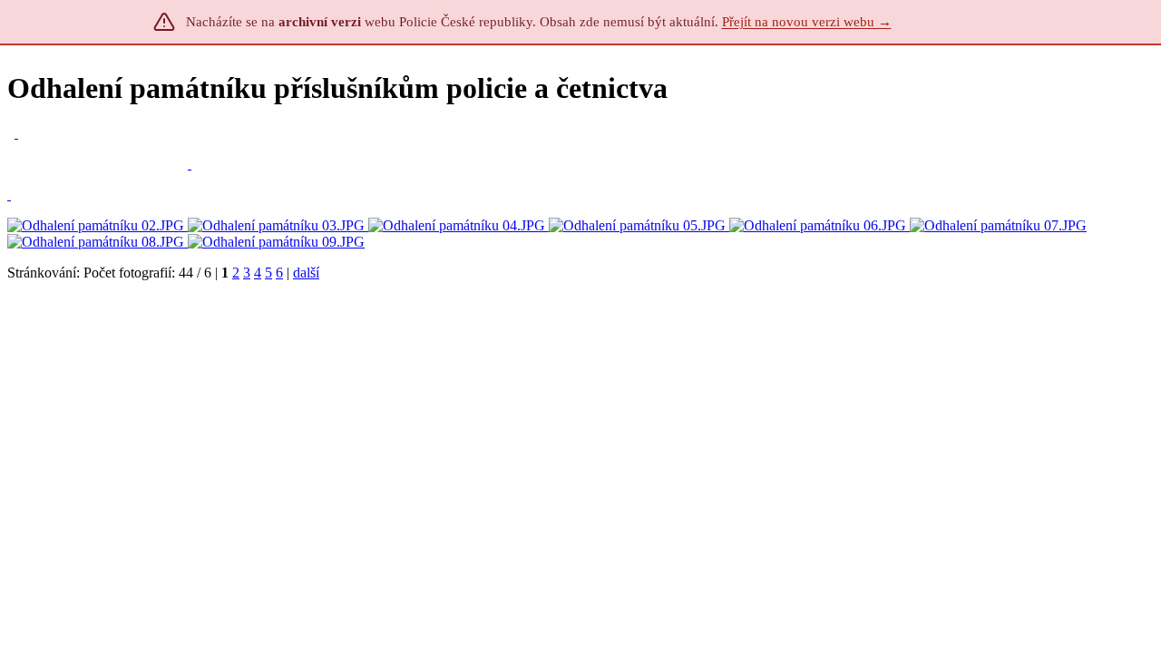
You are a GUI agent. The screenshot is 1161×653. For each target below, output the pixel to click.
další (306, 272)
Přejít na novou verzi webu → (807, 22)
